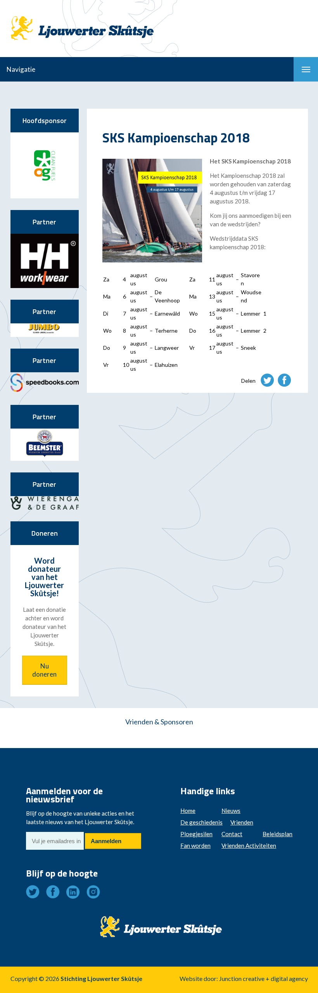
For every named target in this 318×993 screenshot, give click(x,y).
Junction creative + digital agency (263, 978)
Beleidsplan (277, 833)
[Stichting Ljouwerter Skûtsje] (82, 21)
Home (187, 810)
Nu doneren (44, 670)
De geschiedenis (201, 822)
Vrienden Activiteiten (248, 845)
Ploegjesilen (196, 833)
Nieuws (230, 810)
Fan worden (195, 845)
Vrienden (241, 822)
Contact (231, 833)
